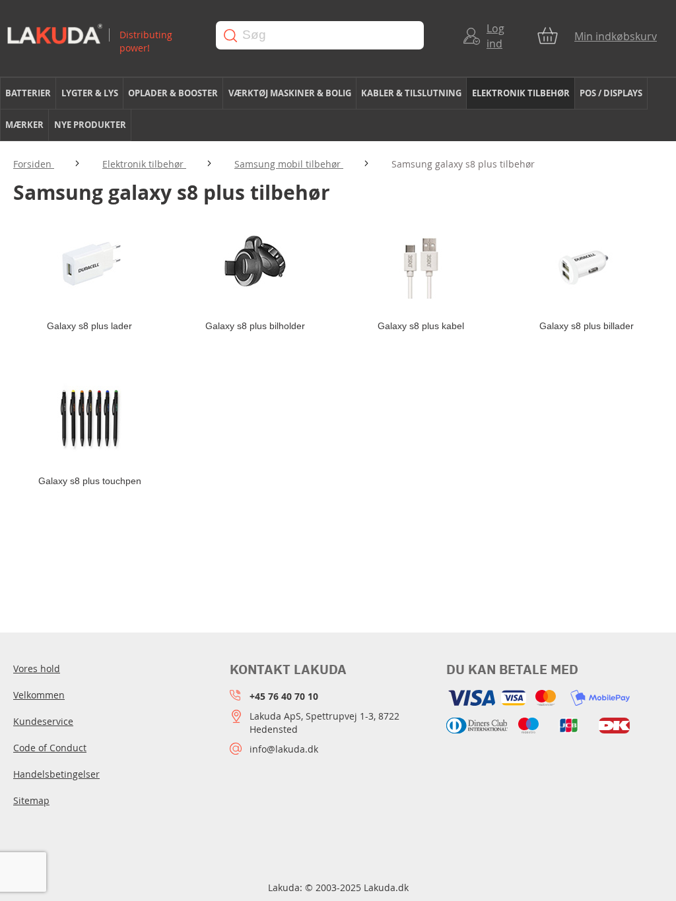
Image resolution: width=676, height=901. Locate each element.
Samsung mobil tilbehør (288, 164)
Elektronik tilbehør (144, 164)
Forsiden (33, 164)
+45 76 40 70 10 (284, 696)
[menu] (338, 109)
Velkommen (39, 695)
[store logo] (101, 35)
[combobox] (320, 35)
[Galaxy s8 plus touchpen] (89, 418)
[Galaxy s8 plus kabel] (421, 263)
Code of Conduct (49, 747)
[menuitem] (28, 93)
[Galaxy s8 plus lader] (89, 263)
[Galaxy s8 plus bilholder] (255, 263)
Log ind (495, 36)
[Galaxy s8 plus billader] (586, 263)
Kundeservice (43, 721)
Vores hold (36, 668)
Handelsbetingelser (56, 774)
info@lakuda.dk (284, 749)
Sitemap (31, 800)
